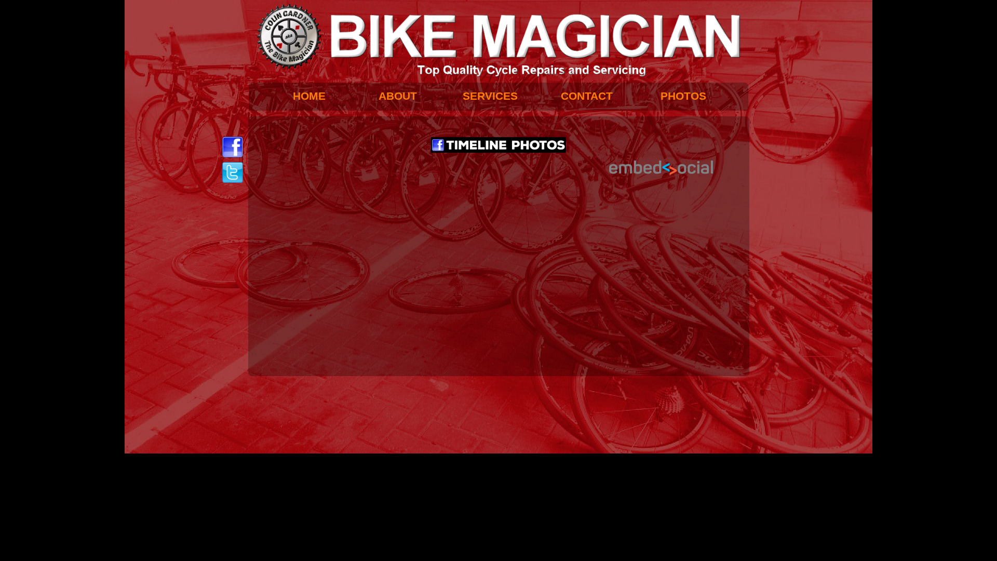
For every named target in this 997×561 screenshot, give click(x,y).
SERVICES (490, 96)
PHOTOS (683, 96)
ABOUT (398, 96)
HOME (309, 96)
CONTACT (587, 96)
